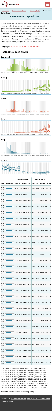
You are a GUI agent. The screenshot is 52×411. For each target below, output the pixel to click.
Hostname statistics (19, 11)
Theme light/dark (7, 401)
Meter (14, 4)
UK (34, 46)
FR (20, 46)
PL (28, 46)
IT (22, 46)
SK (31, 46)
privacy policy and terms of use (38, 399)
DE (11, 46)
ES (17, 46)
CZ (40, 46)
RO (37, 46)
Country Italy (35, 11)
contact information (18, 399)
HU (25, 46)
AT (14, 46)
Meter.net (5, 11)
